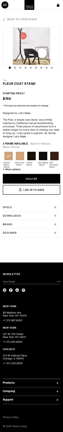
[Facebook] (11, 290)
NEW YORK (10, 306)
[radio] (8, 158)
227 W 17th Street (13, 333)
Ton (5, 80)
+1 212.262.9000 (12, 341)
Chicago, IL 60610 (13, 358)
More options (12, 169)
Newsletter (11, 274)
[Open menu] (4, 4)
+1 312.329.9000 (13, 363)
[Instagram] (4, 290)
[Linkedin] (17, 290)
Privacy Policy (11, 417)
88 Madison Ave (12, 312)
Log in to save (33, 189)
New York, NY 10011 (14, 336)
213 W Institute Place (15, 355)
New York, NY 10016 (15, 315)
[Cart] (58, 4)
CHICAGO (9, 349)
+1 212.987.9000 (12, 320)
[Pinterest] (23, 290)
